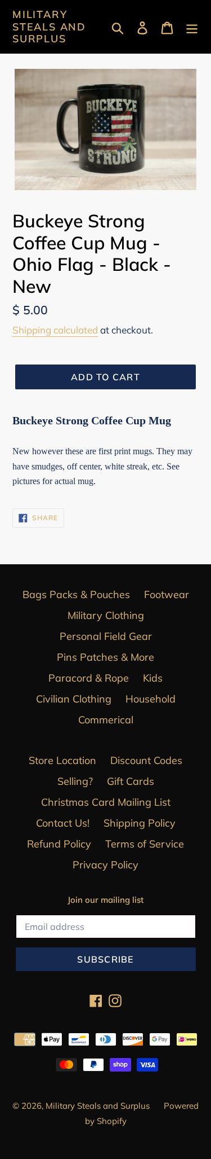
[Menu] (191, 27)
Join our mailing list (105, 900)
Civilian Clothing (73, 698)
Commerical (105, 719)
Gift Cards (130, 781)
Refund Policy (59, 843)
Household (150, 698)
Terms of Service (144, 843)
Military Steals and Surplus (49, 26)
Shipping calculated (55, 330)
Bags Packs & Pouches (76, 594)
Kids (153, 677)
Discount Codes (146, 760)
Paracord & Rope (88, 677)
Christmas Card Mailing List (105, 802)
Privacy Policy (105, 864)
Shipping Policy (140, 822)
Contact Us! (62, 822)
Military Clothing (106, 615)
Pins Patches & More (105, 657)
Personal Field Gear (106, 636)
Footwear (166, 594)
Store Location (62, 760)
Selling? (75, 781)
